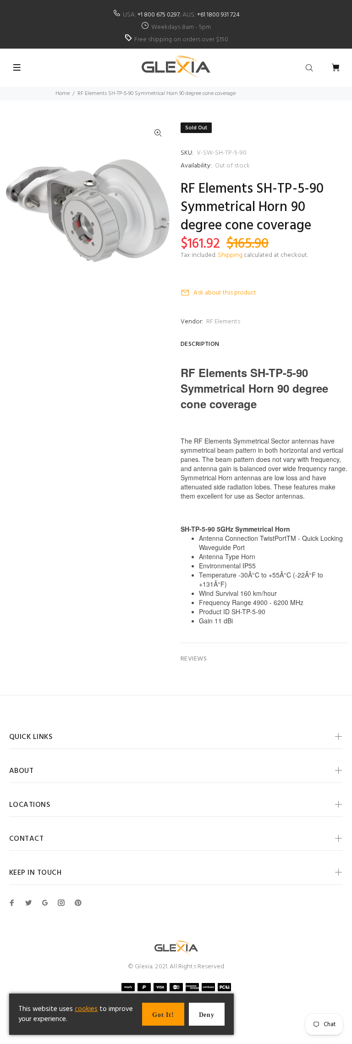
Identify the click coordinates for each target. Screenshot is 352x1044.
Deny (206, 1014)
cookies (86, 1009)
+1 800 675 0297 (159, 15)
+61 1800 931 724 (218, 15)
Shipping (230, 255)
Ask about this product (224, 293)
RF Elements (223, 322)
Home (62, 93)
